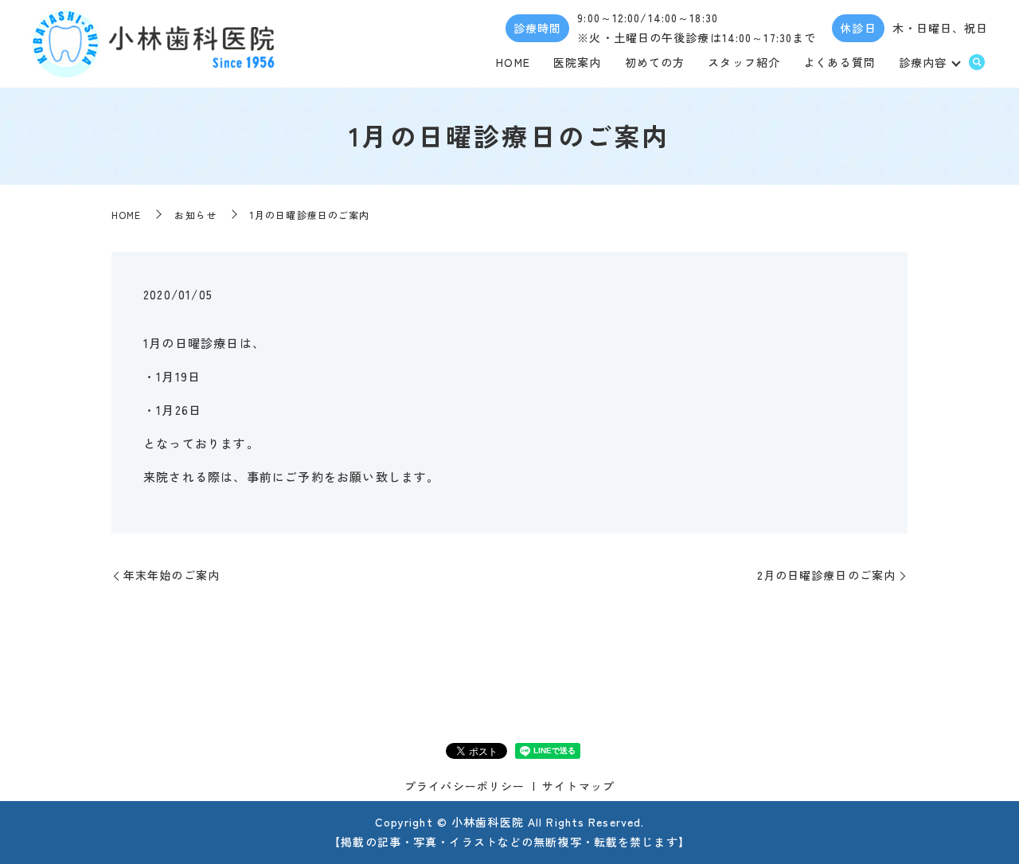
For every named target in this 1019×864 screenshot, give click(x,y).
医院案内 (577, 62)
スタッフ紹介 (744, 62)
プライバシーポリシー (464, 786)
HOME (512, 62)
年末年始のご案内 (171, 575)
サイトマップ (578, 786)
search (977, 63)
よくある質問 (839, 62)
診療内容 (923, 62)
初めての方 (655, 62)
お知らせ (195, 214)
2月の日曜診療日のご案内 (826, 575)
